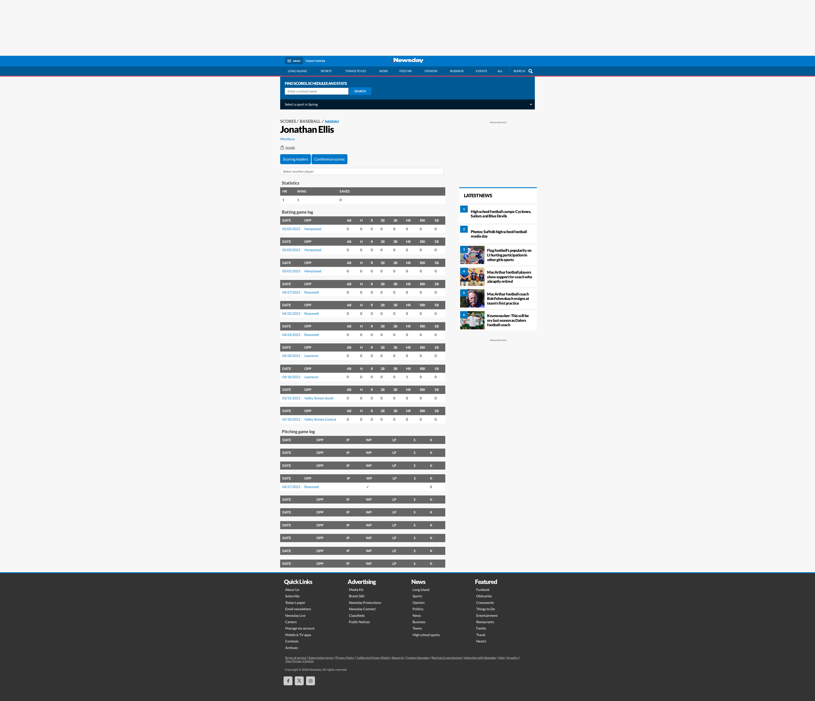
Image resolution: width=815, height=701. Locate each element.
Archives (291, 648)
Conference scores (329, 159)
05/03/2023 (291, 250)
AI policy (513, 657)
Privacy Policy (345, 657)
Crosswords (485, 602)
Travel (480, 635)
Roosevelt (311, 292)
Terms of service (295, 657)
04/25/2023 (291, 313)
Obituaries (484, 596)
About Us (292, 590)
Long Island (297, 71)
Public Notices (359, 622)
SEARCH (519, 71)
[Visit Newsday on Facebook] (288, 680)
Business (457, 71)
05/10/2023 (291, 419)
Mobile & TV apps (298, 635)
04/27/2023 (291, 292)
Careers (291, 622)
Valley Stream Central (320, 419)
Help (501, 657)
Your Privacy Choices (299, 661)
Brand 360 (356, 596)
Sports (326, 71)
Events (481, 71)
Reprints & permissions (446, 657)
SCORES (288, 121)
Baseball (310, 121)
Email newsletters (298, 609)
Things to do (355, 71)
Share (290, 148)
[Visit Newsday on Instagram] (310, 680)
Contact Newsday (417, 657)
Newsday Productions (365, 602)
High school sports (426, 635)
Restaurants (485, 622)
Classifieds (357, 615)
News (383, 71)
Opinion (430, 71)
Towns (417, 628)
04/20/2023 (291, 356)
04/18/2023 (291, 377)
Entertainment (487, 615)
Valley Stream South (319, 398)
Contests (292, 641)
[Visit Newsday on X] (299, 680)
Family (481, 628)
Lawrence (311, 356)
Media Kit (356, 590)
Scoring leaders (295, 159)
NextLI (481, 641)
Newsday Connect (362, 609)
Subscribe (292, 596)
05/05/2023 (291, 229)
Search (360, 91)
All (500, 71)
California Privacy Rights (373, 657)
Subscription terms (320, 657)
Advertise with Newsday (480, 657)
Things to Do (485, 609)
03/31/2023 (291, 398)
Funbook (482, 590)
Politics (418, 609)
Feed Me (405, 71)
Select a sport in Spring (301, 104)
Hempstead (312, 229)
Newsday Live (295, 615)
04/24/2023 (291, 335)
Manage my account (300, 628)
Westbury (287, 139)
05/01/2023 (291, 271)
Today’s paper (295, 602)
